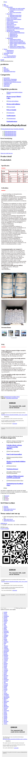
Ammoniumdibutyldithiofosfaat (17, 32)
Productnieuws (10, 51)
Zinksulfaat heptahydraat (15, 16)
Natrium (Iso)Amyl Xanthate (16, 40)
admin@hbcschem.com (9, 520)
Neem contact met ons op (10, 57)
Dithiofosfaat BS (13, 36)
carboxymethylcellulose (12, 22)
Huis (5, 4)
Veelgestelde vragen (8, 53)
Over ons (6, 54)
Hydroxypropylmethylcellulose (14, 19)
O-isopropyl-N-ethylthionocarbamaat (15, 28)
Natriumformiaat (10, 26)
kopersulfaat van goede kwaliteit (17, 8)
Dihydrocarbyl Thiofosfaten (13, 31)
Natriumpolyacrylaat (11, 24)
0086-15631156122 (8, 519)
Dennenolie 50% (10, 30)
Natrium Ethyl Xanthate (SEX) (17, 46)
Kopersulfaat (10, 7)
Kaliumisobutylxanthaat (15, 39)
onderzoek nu (4, 523)
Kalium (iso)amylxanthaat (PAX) (17, 42)
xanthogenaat (10, 38)
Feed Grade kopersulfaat (15, 12)
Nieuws (5, 49)
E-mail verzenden (5, 528)
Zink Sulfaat (9, 13)
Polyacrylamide (10, 23)
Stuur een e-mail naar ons (7, 153)
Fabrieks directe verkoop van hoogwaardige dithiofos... (14, 446)
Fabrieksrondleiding (11, 55)
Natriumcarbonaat (12, 469)
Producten (6, 5)
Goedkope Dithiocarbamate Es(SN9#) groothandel (15, 476)
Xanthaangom (10, 20)
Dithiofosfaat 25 (13, 34)
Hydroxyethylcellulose (12, 18)
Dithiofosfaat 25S (14, 35)
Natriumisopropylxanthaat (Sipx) (12, 396)
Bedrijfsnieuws (10, 50)
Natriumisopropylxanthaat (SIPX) (17, 47)
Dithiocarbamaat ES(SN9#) (13, 27)
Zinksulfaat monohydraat (15, 15)
